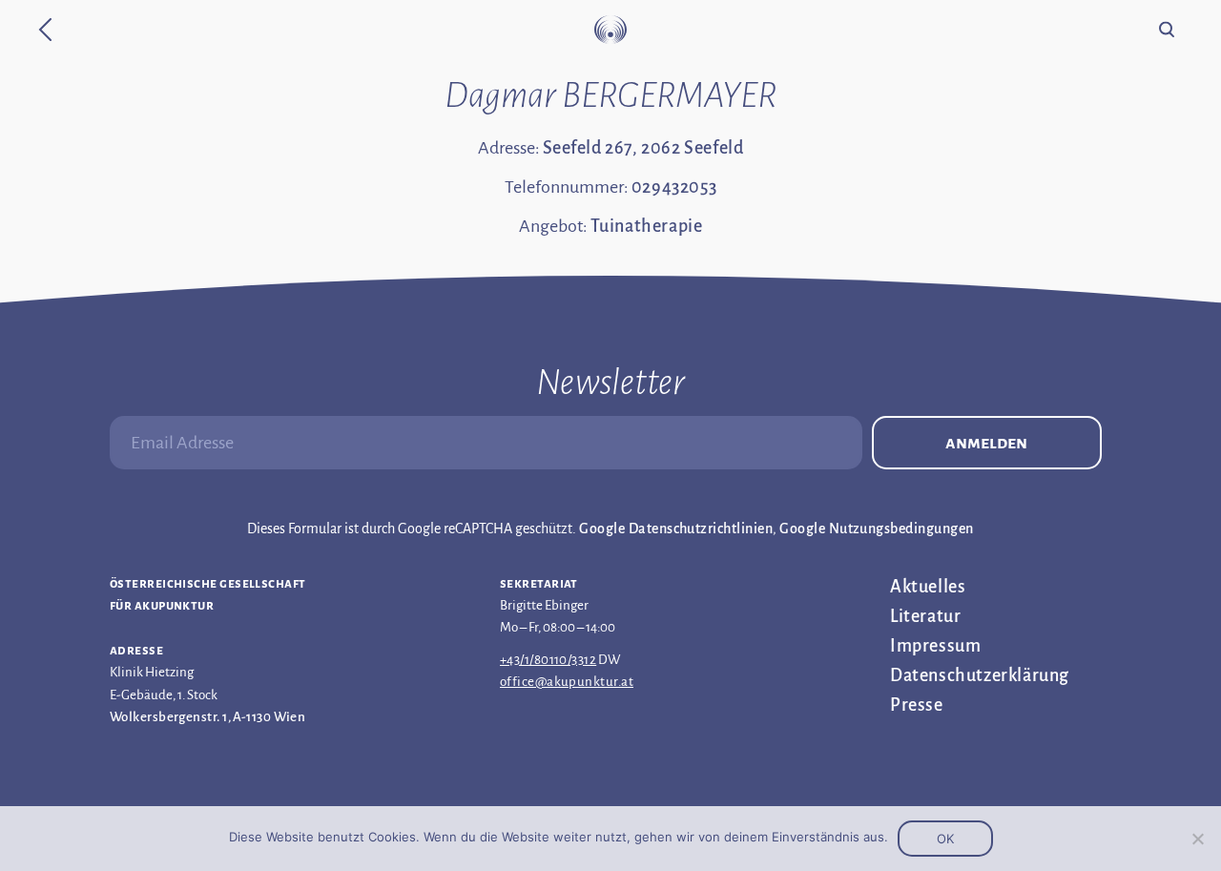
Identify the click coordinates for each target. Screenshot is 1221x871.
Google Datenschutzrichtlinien (676, 528)
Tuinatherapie (646, 226)
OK (945, 838)
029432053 (673, 187)
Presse (916, 705)
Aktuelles (927, 586)
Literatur (925, 616)
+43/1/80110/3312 (548, 660)
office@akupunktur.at (566, 681)
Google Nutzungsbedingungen (876, 528)
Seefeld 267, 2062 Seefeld (643, 147)
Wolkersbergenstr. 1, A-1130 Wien (207, 717)
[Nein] (1197, 838)
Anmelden (986, 442)
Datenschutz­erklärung (979, 675)
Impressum (935, 645)
